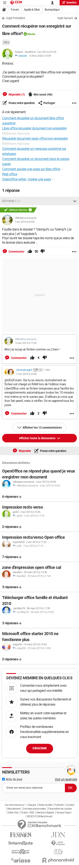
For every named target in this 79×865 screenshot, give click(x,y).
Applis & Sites (32, 9)
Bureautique (52, 9)
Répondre (24, 451)
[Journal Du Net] (58, 834)
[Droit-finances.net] (58, 843)
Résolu (31, 34)
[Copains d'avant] (21, 851)
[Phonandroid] (58, 860)
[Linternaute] (21, 843)
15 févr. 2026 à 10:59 (40, 55)
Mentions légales (45, 812)
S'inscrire (39, 748)
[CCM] (16, 2)
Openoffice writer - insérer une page (26, 179)
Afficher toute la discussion (37, 438)
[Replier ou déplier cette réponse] (74, 201)
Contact (70, 804)
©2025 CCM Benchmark (39, 816)
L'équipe (32, 804)
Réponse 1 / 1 (11, 201)
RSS (32, 812)
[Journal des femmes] (21, 834)
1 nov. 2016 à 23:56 (26, 374)
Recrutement (14, 808)
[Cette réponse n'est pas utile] (42, 251)
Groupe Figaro (63, 812)
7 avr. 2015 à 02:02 (25, 221)
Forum (15, 9)
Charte (24, 812)
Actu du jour (13, 779)
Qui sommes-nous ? (15, 804)
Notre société (45, 804)
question (71, 2)
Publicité (59, 804)
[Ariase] (21, 860)
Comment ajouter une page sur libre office (31, 169)
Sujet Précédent (15, 18)
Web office (9, 174)
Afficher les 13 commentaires (42, 427)
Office (6, 42)
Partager (49, 103)
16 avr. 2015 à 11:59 (25, 343)
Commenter (16, 251)
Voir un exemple (66, 779)
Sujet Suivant (65, 18)
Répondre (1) (16, 94)
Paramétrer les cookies (60, 808)
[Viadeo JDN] (58, 851)
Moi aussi (42, 94)
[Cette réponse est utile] (30, 251)
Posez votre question (21, 103)
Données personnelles (34, 808)
